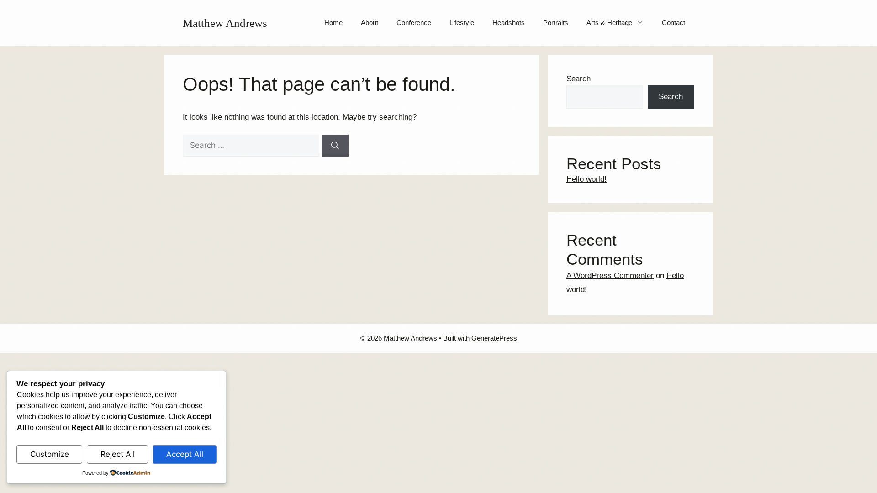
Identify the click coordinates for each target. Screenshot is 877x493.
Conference (413, 22)
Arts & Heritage (609, 22)
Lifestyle (461, 22)
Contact (673, 22)
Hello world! (586, 179)
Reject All (117, 454)
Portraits (555, 22)
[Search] (335, 146)
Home (333, 22)
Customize (49, 454)
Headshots (508, 22)
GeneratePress (494, 338)
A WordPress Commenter (610, 275)
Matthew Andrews (225, 23)
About (369, 22)
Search (578, 78)
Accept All (184, 454)
